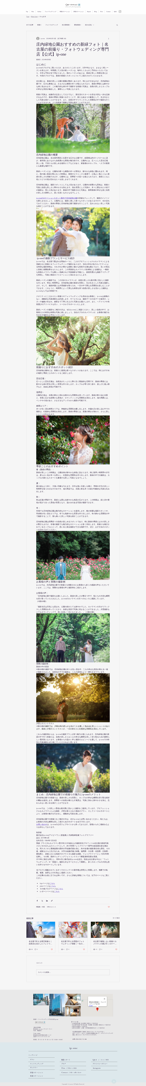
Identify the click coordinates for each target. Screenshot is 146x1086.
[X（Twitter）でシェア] (42, 901)
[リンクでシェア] (52, 901)
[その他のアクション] (108, 38)
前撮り (39, 25)
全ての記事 (29, 25)
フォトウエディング (51, 25)
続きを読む (88, 25)
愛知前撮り (77, 25)
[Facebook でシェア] (37, 901)
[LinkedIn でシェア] (47, 901)
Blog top (34, 16)
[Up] (114, 1081)
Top (27, 16)
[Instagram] (120, 11)
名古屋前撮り (66, 25)
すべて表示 (116, 918)
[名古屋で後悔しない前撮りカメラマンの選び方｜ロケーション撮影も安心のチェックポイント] (105, 930)
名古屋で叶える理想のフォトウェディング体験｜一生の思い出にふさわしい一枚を (72, 942)
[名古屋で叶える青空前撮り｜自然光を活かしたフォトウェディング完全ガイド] (40, 930)
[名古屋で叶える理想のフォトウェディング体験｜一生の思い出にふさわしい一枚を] (73, 930)
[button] (117, 25)
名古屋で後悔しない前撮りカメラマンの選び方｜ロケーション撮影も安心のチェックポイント (105, 942)
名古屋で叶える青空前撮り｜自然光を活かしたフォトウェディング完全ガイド (40, 942)
